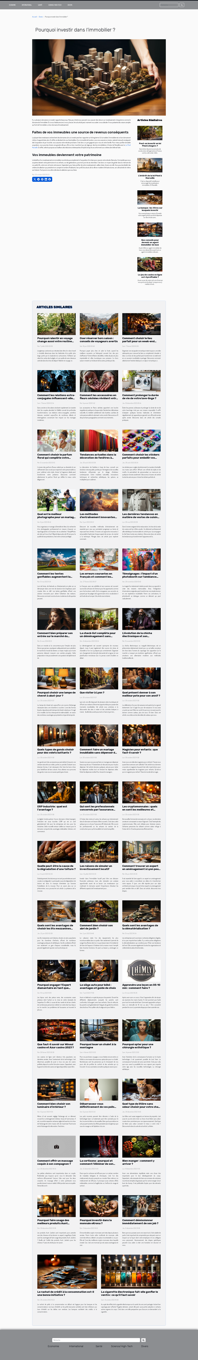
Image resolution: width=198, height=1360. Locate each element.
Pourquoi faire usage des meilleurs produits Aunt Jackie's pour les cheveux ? (54, 1223)
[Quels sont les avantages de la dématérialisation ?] (141, 911)
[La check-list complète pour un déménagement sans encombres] (99, 619)
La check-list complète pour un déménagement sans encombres (98, 636)
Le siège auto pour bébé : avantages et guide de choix (98, 986)
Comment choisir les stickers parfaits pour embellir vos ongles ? (140, 457)
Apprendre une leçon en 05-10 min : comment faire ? (141, 986)
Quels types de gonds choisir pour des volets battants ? (55, 751)
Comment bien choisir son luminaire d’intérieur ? (53, 1105)
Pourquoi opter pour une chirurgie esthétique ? (137, 1046)
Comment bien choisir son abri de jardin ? (96, 927)
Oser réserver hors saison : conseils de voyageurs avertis (99, 340)
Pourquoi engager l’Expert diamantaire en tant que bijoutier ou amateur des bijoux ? (54, 989)
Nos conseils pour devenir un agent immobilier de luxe (150, 242)
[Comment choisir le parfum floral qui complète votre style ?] (56, 440)
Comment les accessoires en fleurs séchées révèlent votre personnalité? (99, 398)
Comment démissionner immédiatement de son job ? (140, 1222)
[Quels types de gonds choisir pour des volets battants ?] (56, 735)
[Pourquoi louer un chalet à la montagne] (99, 1030)
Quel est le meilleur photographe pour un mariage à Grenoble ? (56, 517)
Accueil (34, 17)
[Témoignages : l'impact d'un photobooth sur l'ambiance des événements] (141, 559)
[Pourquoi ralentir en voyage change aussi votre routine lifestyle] (56, 324)
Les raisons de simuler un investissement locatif (96, 867)
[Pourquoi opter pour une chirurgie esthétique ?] (141, 1030)
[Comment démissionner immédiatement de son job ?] (141, 1206)
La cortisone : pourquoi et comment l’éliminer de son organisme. (96, 1163)
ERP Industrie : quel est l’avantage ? (52, 808)
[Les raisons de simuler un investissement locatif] (99, 852)
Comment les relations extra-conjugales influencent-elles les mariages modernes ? (56, 398)
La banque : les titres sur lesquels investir (150, 209)
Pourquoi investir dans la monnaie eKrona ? (96, 1222)
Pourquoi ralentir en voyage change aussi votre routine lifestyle (55, 341)
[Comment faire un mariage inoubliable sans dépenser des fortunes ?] (99, 735)
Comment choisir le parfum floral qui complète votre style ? (54, 457)
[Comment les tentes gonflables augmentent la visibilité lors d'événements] (56, 559)
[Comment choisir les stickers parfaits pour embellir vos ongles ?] (141, 440)
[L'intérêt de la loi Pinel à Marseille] (149, 165)
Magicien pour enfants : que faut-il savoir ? (140, 751)
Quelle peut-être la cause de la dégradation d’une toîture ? (56, 867)
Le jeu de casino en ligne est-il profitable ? (150, 276)
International (27, 5)
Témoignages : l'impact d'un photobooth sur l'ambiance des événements (140, 576)
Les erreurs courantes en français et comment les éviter (96, 576)
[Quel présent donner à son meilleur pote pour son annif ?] (141, 678)
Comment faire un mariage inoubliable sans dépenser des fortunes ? (99, 752)
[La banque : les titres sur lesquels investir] (149, 197)
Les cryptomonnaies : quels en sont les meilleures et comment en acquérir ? (139, 809)
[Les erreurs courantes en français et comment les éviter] (99, 559)
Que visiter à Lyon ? (92, 692)
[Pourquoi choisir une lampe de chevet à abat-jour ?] (56, 678)
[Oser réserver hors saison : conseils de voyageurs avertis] (99, 324)
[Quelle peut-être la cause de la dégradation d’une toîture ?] (56, 852)
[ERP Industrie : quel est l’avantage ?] (56, 792)
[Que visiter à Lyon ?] (99, 678)
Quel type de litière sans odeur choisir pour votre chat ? (141, 1106)
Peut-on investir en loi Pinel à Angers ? (150, 144)
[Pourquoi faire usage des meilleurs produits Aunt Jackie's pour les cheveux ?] (56, 1206)
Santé (40, 5)
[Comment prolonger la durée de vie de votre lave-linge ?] (141, 381)
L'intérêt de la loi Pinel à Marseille (150, 176)
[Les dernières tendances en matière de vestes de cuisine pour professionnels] (141, 500)
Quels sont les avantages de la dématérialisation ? (140, 927)
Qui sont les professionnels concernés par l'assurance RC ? (97, 809)
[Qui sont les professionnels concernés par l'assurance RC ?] (99, 792)
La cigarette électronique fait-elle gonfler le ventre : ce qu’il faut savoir (129, 1293)
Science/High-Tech (54, 5)
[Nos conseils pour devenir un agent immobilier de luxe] (149, 230)
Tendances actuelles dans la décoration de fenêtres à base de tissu (98, 457)
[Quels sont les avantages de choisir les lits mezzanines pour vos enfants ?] (56, 911)
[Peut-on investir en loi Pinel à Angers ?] (149, 133)
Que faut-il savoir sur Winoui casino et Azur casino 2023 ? (55, 1046)
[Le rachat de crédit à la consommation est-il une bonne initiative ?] (67, 1271)
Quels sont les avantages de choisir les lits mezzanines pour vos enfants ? (55, 928)
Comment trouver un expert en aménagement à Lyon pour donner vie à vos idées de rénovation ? (141, 870)
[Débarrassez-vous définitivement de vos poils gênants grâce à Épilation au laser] (99, 1089)
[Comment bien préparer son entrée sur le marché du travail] (56, 619)
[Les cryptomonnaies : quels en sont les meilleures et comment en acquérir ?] (141, 792)
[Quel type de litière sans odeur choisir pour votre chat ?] (141, 1089)
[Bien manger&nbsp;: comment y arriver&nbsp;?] (141, 1146)
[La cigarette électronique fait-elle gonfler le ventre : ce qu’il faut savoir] (131, 1271)
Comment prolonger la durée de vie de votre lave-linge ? (140, 397)
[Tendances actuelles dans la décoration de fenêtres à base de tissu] (99, 440)
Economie (12, 5)
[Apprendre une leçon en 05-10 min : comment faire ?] (141, 971)
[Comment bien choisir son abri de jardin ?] (99, 911)
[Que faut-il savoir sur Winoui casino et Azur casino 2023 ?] (56, 1030)
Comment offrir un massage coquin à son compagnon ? (55, 1162)
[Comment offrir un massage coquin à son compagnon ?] (56, 1146)
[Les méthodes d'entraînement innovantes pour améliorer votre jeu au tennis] (99, 500)
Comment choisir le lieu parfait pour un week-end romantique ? (138, 341)
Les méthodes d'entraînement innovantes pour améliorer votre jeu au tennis (97, 519)
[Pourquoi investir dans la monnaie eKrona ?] (99, 1206)
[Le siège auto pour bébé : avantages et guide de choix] (99, 971)
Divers (70, 5)
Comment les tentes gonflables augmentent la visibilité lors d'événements (54, 576)
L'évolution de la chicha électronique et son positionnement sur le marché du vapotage (137, 638)
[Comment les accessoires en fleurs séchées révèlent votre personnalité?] (99, 381)
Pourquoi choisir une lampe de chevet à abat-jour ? (56, 694)
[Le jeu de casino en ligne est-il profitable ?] (149, 264)
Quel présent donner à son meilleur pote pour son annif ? (141, 694)
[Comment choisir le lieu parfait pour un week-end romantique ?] (141, 324)
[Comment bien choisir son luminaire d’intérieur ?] (56, 1089)
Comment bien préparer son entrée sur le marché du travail (55, 636)
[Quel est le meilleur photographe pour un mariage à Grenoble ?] (56, 500)
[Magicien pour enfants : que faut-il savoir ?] (141, 735)
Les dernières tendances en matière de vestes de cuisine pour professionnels (140, 517)
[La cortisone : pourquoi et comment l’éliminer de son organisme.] (99, 1146)
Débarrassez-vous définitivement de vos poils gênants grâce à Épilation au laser (98, 1108)
